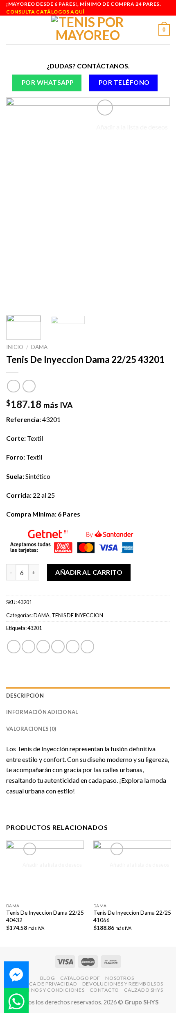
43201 (34, 628)
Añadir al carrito (88, 572)
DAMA (39, 347)
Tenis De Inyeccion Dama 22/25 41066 (132, 916)
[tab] (88, 695)
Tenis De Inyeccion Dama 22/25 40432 (45, 916)
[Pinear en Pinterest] (72, 646)
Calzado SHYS (143, 990)
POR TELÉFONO (124, 82)
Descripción (25, 695)
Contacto (104, 990)
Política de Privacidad (45, 984)
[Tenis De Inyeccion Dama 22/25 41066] (132, 870)
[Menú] (11, 30)
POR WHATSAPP (48, 82)
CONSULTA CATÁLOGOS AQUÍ (45, 12)
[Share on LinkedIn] (87, 646)
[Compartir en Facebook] (28, 646)
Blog (47, 978)
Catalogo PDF (80, 978)
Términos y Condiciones (49, 990)
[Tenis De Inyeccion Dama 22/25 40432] (45, 870)
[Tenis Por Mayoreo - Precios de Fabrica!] (88, 30)
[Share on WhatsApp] (13, 646)
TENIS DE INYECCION (77, 615)
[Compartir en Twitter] (43, 646)
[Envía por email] (58, 646)
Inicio (14, 347)
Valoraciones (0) (31, 728)
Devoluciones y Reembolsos (122, 984)
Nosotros (119, 978)
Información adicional (42, 712)
